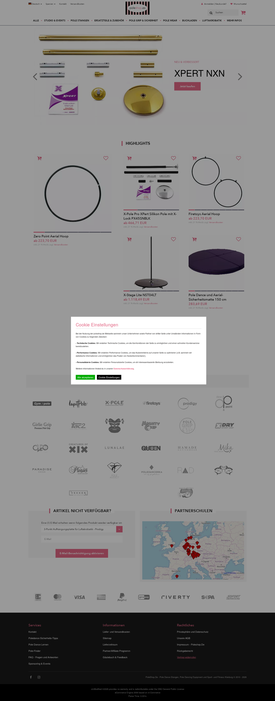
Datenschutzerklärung (123, 368)
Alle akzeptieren (85, 377)
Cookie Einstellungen (109, 377)
